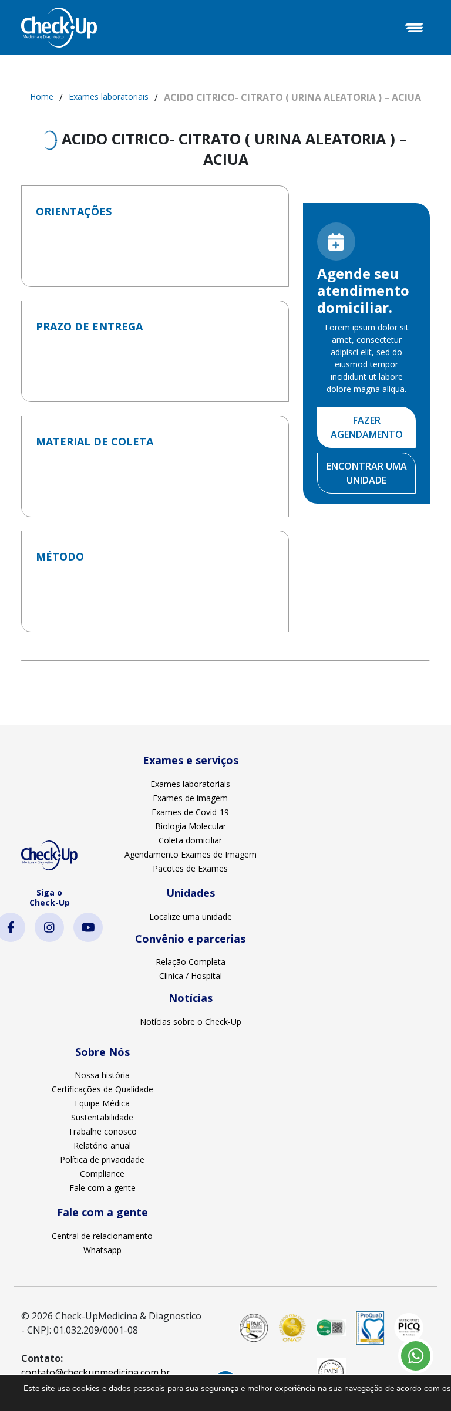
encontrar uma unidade (367, 473)
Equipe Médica (102, 1103)
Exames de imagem (190, 798)
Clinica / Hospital (190, 975)
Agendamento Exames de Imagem (190, 854)
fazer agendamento (367, 427)
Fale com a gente (102, 1187)
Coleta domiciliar (190, 840)
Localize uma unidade (190, 916)
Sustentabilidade (102, 1117)
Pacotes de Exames (190, 868)
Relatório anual (102, 1145)
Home (41, 96)
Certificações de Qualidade (102, 1089)
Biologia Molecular (190, 826)
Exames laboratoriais (109, 96)
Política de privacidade (102, 1159)
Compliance (102, 1173)
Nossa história (102, 1075)
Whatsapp (102, 1249)
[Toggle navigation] (414, 27)
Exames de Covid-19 (190, 812)
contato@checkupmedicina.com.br (95, 1372)
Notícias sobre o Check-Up (190, 1021)
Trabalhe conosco (102, 1131)
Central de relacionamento (102, 1235)
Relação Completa (191, 961)
